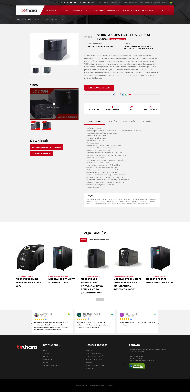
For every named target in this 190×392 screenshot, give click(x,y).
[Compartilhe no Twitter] (118, 94)
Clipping (45, 356)
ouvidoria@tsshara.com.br (146, 360)
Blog (87, 10)
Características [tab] (94, 121)
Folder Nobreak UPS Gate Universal (47, 147)
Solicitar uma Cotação (99, 88)
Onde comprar (98, 10)
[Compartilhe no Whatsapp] (126, 94)
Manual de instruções (42, 154)
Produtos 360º (147, 10)
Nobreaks (89, 362)
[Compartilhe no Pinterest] (120, 94)
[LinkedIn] (65, 2)
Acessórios (89, 350)
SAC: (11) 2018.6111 (136, 358)
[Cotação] (162, 10)
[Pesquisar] (169, 10)
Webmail (165, 3)
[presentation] (90, 299)
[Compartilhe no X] (68, 2)
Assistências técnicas (130, 3)
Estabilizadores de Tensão (95, 356)
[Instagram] (61, 2)
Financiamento (104, 3)
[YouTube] (71, 2)
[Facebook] (57, 2)
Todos (83, 240)
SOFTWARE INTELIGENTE (131, 10)
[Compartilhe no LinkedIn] (123, 94)
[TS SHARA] (29, 10)
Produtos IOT (90, 368)
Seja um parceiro (113, 10)
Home (18, 20)
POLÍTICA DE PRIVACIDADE (50, 365)
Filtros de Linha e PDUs (93, 359)
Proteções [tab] (112, 121)
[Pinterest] (75, 2)
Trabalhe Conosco (146, 3)
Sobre (67, 10)
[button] (93, 108)
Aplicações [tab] (147, 121)
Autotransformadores (94, 353)
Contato (157, 3)
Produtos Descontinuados (99, 240)
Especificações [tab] (129, 121)
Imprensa (114, 3)
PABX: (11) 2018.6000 (136, 356)
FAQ (120, 3)
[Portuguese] (171, 3)
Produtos (53, 10)
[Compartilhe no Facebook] (114, 94)
